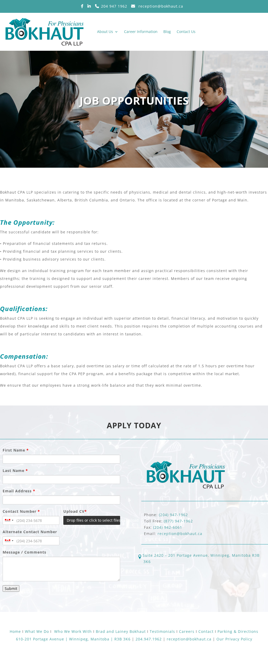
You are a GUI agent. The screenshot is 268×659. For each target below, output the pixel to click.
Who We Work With (73, 631)
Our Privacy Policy (234, 639)
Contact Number (21, 511)
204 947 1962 (114, 6)
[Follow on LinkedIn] (91, 6)
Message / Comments (24, 552)
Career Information (141, 31)
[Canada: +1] (9, 520)
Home (16, 631)
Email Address (19, 490)
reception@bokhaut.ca (160, 6)
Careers (187, 631)
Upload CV (75, 511)
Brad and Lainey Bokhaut (121, 631)
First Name (16, 450)
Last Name (15, 470)
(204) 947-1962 (173, 514)
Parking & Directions (237, 631)
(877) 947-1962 (178, 521)
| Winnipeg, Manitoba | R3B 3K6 (98, 639)
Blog (167, 31)
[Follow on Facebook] (84, 6)
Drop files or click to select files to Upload (93, 520)
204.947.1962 (149, 639)
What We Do (37, 631)
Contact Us (186, 31)
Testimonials (162, 631)
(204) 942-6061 (167, 527)
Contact (206, 631)
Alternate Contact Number (30, 531)
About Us (105, 31)
